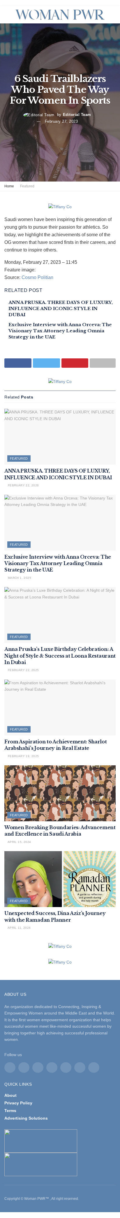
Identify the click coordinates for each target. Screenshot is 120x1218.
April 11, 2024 (19, 927)
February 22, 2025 (23, 670)
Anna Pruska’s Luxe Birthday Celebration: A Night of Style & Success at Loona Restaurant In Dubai (60, 655)
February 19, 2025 (23, 756)
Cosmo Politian (37, 277)
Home (9, 186)
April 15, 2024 (19, 842)
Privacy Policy (18, 1103)
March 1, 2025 (19, 577)
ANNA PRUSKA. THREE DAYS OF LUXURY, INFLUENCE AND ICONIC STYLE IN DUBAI (60, 308)
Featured (27, 186)
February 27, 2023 (61, 121)
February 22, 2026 (23, 485)
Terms (10, 1110)
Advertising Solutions (26, 1118)
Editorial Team (77, 114)
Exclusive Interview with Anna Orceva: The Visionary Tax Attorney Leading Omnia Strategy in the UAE (60, 331)
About (10, 1095)
